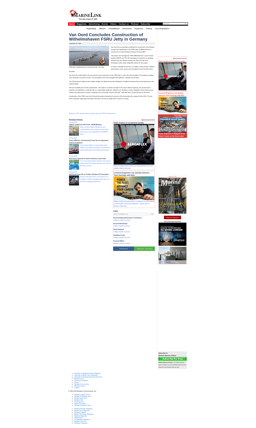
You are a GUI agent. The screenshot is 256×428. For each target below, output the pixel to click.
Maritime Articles (79, 386)
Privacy (76, 382)
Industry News (84, 113)
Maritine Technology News (83, 396)
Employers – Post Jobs (144, 249)
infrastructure (111, 113)
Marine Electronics (80, 403)
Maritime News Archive (81, 384)
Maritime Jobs (78, 400)
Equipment (139, 28)
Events (105, 24)
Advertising (94, 24)
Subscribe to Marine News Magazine (86, 375)
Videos (113, 24)
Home (71, 24)
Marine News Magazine (81, 410)
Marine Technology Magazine (83, 414)
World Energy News (80, 398)
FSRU (104, 113)
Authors (76, 388)
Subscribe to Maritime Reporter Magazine (87, 373)
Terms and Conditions (81, 380)
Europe (98, 113)
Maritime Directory (80, 421)
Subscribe (145, 24)
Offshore (102, 28)
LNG (77, 113)
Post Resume (123, 249)
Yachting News (79, 402)
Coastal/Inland (113, 28)
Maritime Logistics (80, 412)
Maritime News (79, 379)
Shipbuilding (91, 28)
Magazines (81, 24)
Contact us (124, 24)
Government (127, 28)
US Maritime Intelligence (82, 419)
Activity (92, 113)
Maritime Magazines (80, 416)
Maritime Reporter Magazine (83, 409)
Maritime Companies (80, 423)
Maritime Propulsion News (82, 405)
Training (149, 28)
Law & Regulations (162, 28)
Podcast (135, 24)
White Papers (78, 418)
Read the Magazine (172, 217)
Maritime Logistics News (82, 394)
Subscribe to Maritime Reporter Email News (88, 377)
